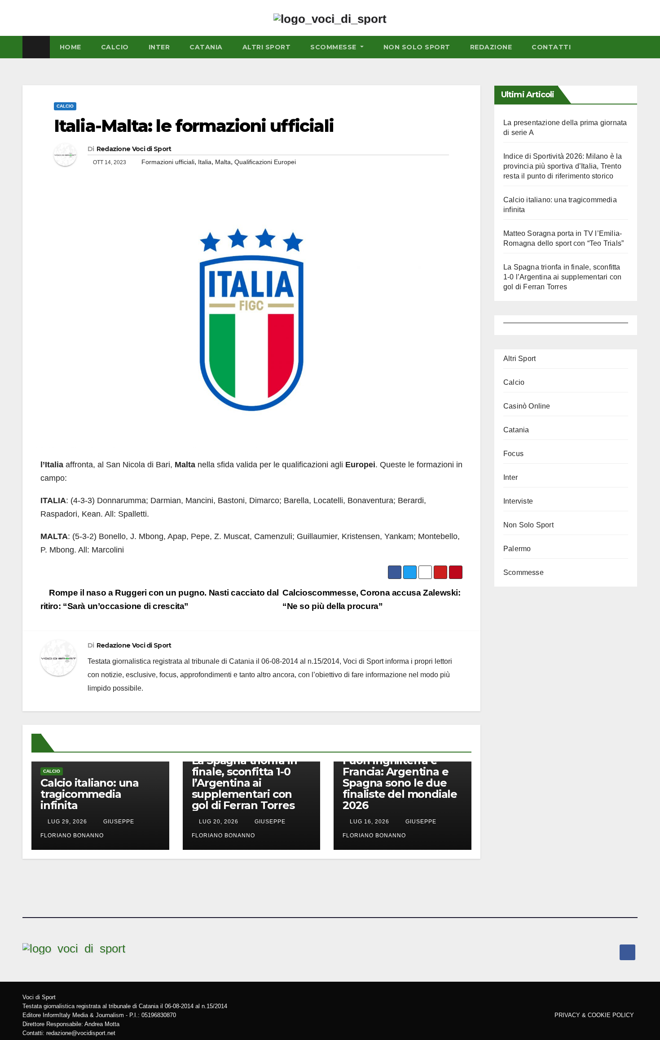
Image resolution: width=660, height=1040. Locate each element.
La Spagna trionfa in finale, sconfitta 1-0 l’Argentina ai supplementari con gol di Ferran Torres (244, 783)
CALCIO (115, 47)
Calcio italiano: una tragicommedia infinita (89, 794)
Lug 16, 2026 (369, 821)
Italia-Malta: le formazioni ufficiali (194, 125)
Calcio (65, 106)
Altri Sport (266, 47)
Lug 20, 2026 (218, 821)
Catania (206, 47)
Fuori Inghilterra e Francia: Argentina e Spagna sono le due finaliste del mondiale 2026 (400, 783)
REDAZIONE (491, 47)
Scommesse (334, 47)
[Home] (36, 47)
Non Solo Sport (416, 47)
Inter (159, 47)
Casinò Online (526, 406)
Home (70, 47)
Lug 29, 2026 (67, 821)
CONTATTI (551, 47)
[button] (632, 47)
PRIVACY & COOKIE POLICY (594, 1015)
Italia (204, 161)
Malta (223, 161)
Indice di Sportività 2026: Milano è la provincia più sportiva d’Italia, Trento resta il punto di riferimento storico (562, 166)
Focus (513, 453)
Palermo (517, 549)
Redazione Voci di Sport (134, 149)
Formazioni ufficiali (167, 161)
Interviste (518, 501)
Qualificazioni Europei (265, 161)
